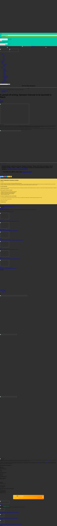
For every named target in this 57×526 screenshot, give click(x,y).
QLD (4, 57)
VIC (3, 55)
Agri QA (4, 65)
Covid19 (4, 69)
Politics (4, 71)
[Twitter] (2, 176)
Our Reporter (1, 100)
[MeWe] (6, 176)
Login (2, 82)
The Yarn (4, 79)
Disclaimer (1, 504)
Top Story (4, 68)
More (2, 67)
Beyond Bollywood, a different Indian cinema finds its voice (9, 221)
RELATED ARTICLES (3, 211)
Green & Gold (5, 75)
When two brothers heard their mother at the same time (9, 230)
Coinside (4, 73)
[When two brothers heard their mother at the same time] (4, 228)
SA (3, 56)
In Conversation (5, 81)
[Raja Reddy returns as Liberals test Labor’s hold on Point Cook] (4, 256)
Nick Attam (1, 475)
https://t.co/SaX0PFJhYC (21, 169)
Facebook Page (3, 290)
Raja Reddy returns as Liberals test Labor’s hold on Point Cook (10, 258)
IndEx (2, 62)
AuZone (4, 72)
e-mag (48, 460)
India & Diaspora (5, 77)
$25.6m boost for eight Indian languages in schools (8, 268)
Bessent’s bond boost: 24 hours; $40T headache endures (9, 249)
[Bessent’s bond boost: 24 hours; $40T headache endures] (4, 247)
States (2, 54)
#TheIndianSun (11, 169)
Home (1, 89)
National (3, 61)
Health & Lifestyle (5, 76)
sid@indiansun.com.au (6, 506)
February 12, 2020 (27, 172)
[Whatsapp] (9, 176)
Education (4, 80)
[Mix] (8, 176)
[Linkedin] (3, 176)
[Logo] (4, 51)
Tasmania (4, 59)
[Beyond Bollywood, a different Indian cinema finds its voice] (2, 510)
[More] (11, 176)
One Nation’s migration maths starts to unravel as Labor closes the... (11, 524)
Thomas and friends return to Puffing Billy (8, 206)
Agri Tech (4, 66)
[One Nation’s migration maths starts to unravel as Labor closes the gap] (4, 237)
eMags (3, 53)
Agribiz (2, 63)
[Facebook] (0, 176)
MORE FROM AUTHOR (10, 211)
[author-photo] (2, 207)
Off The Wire (5, 78)
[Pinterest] (5, 176)
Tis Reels (4, 70)
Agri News (4, 64)
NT (3, 58)
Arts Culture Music (4, 89)
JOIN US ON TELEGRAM (5, 35)
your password (9, 39)
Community (3, 60)
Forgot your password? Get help (4, 41)
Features (4, 74)
